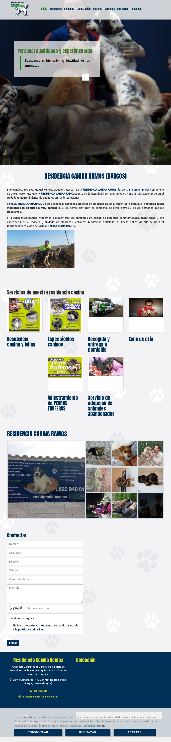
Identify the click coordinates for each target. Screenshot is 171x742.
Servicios (110, 9)
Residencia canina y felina (21, 341)
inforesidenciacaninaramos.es (40, 696)
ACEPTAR (134, 732)
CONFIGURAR (38, 732)
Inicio (44, 9)
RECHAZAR (87, 732)
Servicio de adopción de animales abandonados (101, 406)
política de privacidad (31, 629)
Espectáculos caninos (61, 341)
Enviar (13, 643)
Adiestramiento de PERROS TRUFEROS (63, 403)
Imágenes (136, 9)
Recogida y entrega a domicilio (99, 344)
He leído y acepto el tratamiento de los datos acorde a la (45, 627)
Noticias (97, 9)
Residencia (56, 9)
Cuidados (69, 9)
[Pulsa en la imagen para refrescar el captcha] (16, 608)
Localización (84, 9)
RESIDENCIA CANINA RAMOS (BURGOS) (86, 176)
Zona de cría (141, 339)
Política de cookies (94, 725)
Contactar (122, 9)
